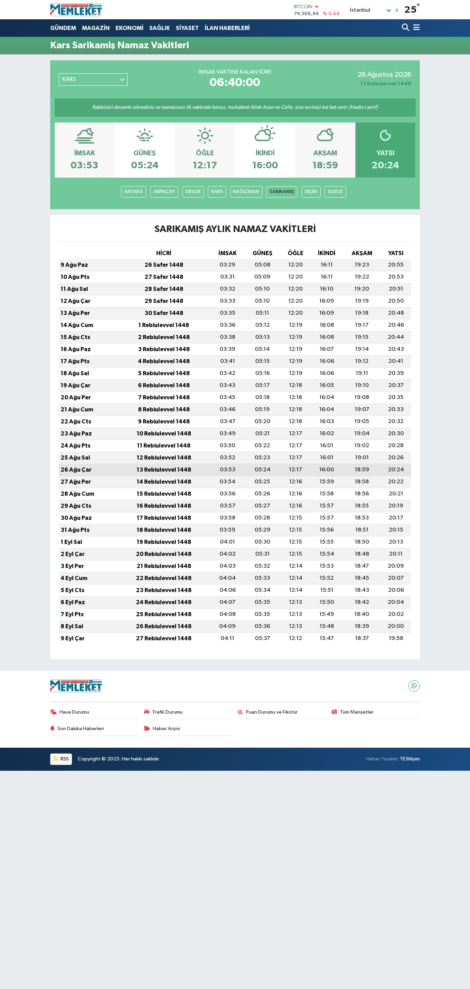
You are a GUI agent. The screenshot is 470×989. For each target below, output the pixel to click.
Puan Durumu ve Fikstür (272, 712)
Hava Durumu (74, 712)
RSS (64, 758)
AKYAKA (133, 191)
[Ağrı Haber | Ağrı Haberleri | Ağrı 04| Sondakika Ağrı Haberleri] (76, 9)
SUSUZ (335, 191)
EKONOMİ (129, 28)
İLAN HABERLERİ (227, 28)
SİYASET (187, 28)
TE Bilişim (410, 758)
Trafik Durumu (167, 712)
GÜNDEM (63, 28)
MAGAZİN (96, 28)
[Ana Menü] (415, 28)
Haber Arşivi (166, 728)
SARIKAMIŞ (282, 191)
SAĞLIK (159, 28)
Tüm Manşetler (357, 712)
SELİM (311, 191)
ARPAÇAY (164, 191)
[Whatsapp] (414, 686)
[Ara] (406, 28)
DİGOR (193, 191)
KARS (217, 191)
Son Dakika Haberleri (80, 728)
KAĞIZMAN (246, 191)
